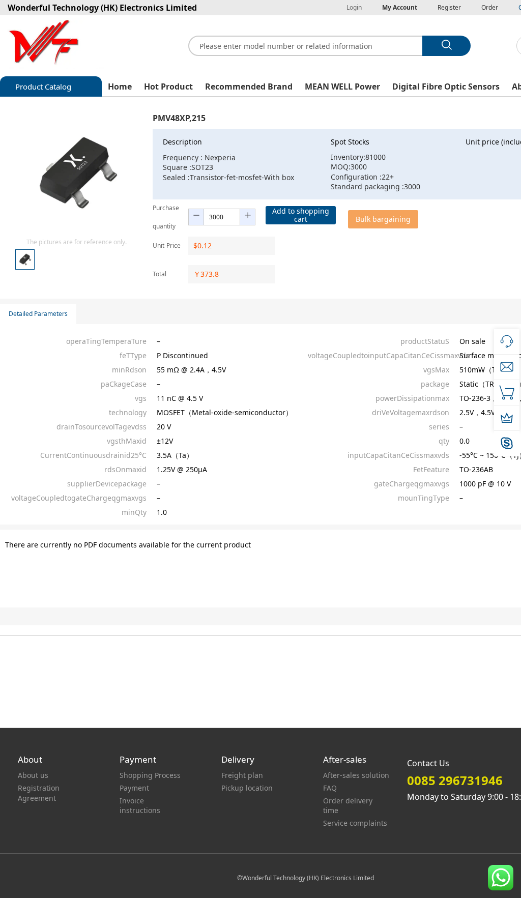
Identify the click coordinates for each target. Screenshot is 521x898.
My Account (399, 7)
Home (120, 86)
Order (489, 7)
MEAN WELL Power (342, 86)
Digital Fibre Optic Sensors (446, 86)
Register (449, 7)
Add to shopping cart (300, 215)
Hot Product (168, 86)
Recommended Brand (249, 86)
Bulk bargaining (383, 219)
